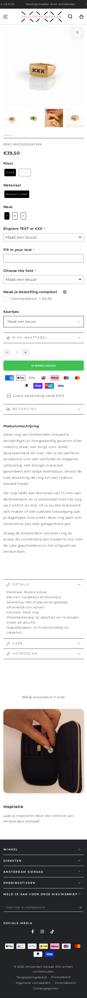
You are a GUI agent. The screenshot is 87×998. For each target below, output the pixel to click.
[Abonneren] (81, 907)
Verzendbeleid (65, 983)
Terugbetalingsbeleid (31, 977)
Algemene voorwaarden (33, 983)
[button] (70, 16)
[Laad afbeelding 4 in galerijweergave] (74, 118)
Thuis (7, 135)
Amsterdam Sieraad (40, 966)
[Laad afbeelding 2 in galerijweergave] (33, 118)
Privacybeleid (61, 977)
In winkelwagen (43, 365)
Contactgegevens (45, 988)
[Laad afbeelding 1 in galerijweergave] (12, 118)
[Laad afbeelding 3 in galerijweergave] (54, 118)
